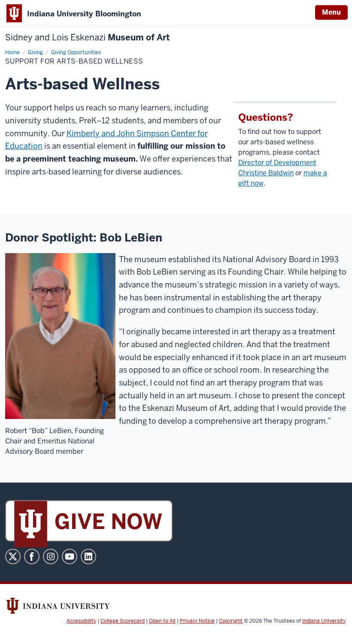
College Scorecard (122, 621)
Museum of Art (87, 38)
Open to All (162, 621)
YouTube (69, 556)
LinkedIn (88, 556)
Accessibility (81, 621)
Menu (331, 12)
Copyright (231, 621)
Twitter (13, 556)
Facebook (31, 556)
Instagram (50, 556)
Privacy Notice (197, 621)
